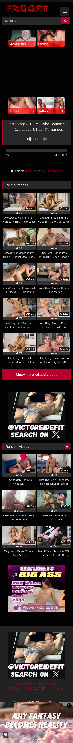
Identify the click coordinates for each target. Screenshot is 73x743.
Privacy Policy (48, 684)
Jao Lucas (31, 171)
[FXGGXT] (30, 9)
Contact (57, 688)
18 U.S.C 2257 (36, 688)
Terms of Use (23, 684)
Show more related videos (36, 375)
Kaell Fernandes (51, 171)
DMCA (14, 688)
